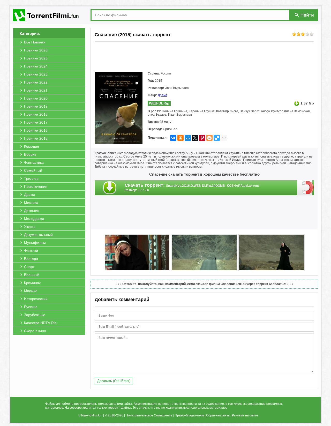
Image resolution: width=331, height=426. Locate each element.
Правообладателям (189, 415)
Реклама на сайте (245, 415)
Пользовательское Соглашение (149, 415)
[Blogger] (209, 138)
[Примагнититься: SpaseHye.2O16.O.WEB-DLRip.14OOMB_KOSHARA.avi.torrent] (305, 187)
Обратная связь (218, 415)
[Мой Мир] (188, 138)
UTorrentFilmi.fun (90, 415)
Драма (162, 95)
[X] (195, 138)
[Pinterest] (202, 138)
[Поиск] (304, 15)
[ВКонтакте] (173, 138)
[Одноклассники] (180, 138)
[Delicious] (217, 138)
